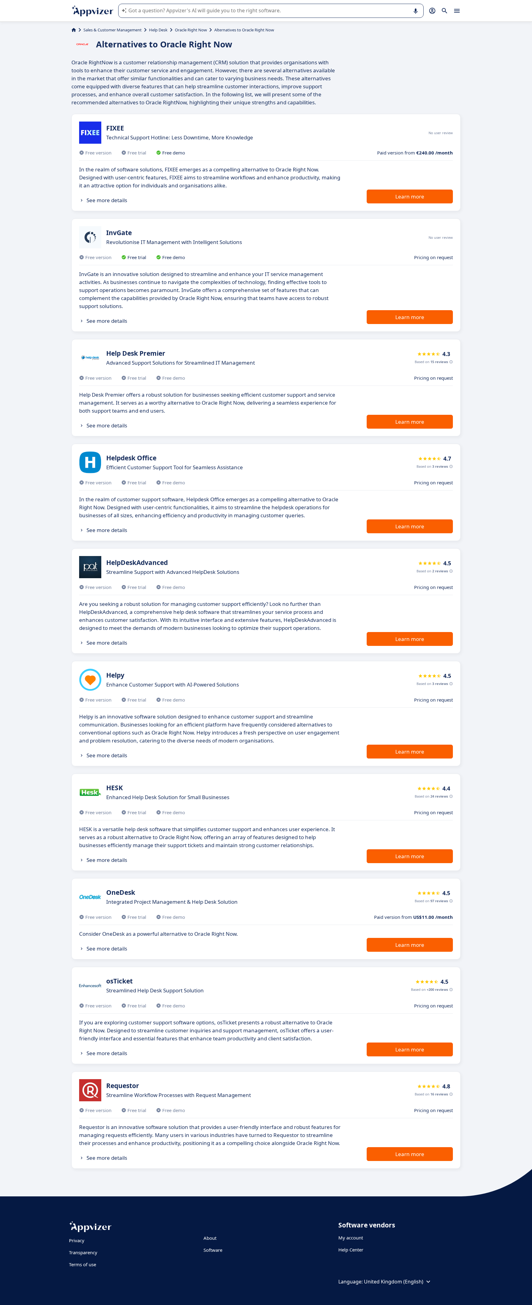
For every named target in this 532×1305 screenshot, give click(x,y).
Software (213, 1250)
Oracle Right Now (191, 30)
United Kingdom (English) (393, 1281)
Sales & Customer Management (112, 30)
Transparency (83, 1252)
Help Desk (158, 30)
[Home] (73, 30)
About (210, 1238)
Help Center (350, 1250)
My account (350, 1238)
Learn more (409, 196)
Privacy (76, 1240)
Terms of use (82, 1264)
